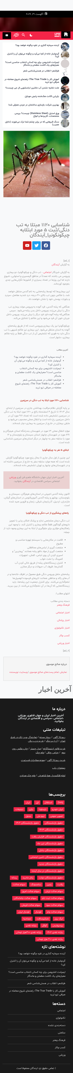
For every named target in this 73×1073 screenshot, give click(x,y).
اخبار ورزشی (63, 643)
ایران (28, 802)
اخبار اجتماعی (63, 612)
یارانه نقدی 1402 (55, 932)
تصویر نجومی (56, 816)
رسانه (14, 877)
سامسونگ (36, 884)
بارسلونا (42, 809)
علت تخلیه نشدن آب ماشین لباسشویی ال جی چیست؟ (32, 88)
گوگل (44, 925)
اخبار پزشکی (63, 620)
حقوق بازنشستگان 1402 (27, 823)
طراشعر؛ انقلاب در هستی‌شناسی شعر (41, 71)
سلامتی (61, 1033)
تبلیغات (19, 809)
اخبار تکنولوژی (62, 628)
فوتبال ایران (23, 912)
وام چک (40, 752)
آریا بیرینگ (52, 741)
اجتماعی (47, 272)
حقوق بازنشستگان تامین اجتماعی (46, 857)
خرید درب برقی (36, 741)
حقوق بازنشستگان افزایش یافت (47, 836)
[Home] (65, 34)
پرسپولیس (57, 925)
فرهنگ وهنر (63, 605)
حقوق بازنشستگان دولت (51, 877)
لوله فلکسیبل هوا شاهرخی (51, 775)
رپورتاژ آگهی (59, 737)
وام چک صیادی (27, 775)
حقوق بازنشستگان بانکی (51, 850)
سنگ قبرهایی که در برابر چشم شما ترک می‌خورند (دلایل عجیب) (32, 123)
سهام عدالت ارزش (54, 891)
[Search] (23, 35)
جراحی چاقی (52, 752)
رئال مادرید (28, 877)
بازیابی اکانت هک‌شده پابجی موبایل (42, 96)
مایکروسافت (43, 918)
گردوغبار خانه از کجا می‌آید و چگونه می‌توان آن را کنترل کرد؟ (33, 55)
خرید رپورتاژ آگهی (56, 760)
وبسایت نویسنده (19, 672)
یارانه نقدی (31, 925)
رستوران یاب (58, 768)
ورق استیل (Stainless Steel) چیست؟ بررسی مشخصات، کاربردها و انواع (37, 115)
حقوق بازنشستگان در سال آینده (47, 871)
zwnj (60, 802)
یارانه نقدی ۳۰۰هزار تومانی (28, 932)
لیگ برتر (58, 918)
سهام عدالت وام (55, 912)
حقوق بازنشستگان (54, 823)
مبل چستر (35, 749)
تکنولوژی (60, 1018)
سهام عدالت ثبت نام (52, 898)
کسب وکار (64, 635)
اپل (37, 802)
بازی (31, 809)
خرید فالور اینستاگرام (54, 749)
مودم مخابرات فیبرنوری (33, 760)
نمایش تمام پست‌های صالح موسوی (48, 672)
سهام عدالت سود (54, 905)
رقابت (60, 884)
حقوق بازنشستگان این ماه (50, 843)
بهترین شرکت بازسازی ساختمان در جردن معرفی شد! (33, 105)
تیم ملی (40, 816)
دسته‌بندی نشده (56, 1025)
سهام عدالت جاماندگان (25, 898)
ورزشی (12, 477)
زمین (49, 884)
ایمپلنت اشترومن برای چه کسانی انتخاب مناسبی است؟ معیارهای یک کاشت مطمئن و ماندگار (32, 64)
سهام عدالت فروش (31, 905)
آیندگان (56, 264)
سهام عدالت (19, 884)
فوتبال (38, 912)
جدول (28, 816)
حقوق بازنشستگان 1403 (51, 829)
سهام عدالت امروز (30, 891)
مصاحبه (27, 918)
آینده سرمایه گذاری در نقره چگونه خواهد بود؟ (37, 45)
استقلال (48, 802)
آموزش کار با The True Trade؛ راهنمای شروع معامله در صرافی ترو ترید (32, 81)
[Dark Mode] (31, 35)
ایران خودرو (57, 809)
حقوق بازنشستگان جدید (51, 864)
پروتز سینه (45, 737)
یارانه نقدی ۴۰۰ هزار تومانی (50, 939)
